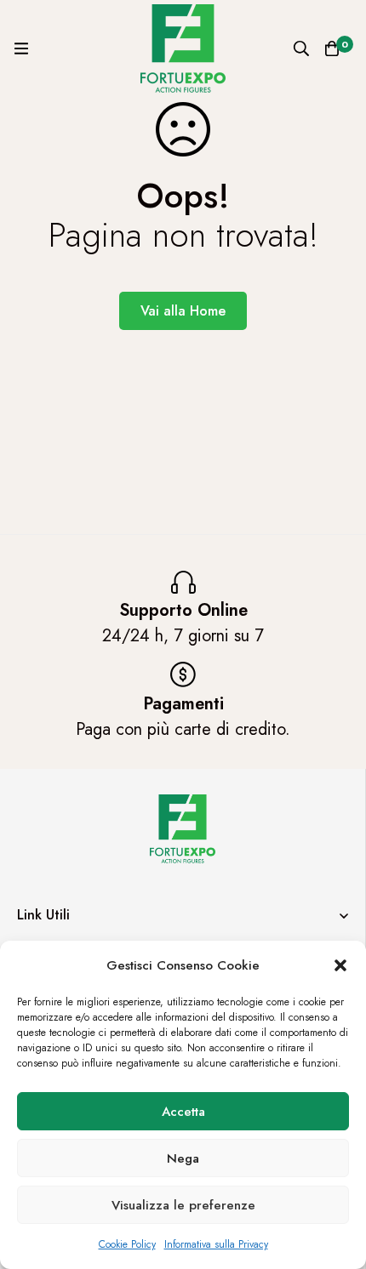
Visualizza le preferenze (183, 1205)
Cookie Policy (127, 1244)
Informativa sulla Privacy (216, 1244)
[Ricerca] (301, 48)
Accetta (183, 1111)
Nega (183, 1158)
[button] (340, 965)
